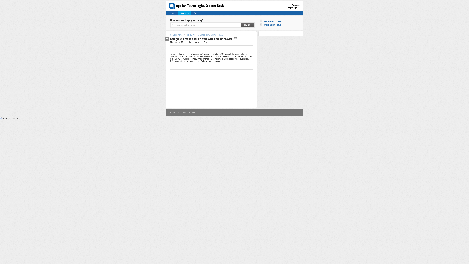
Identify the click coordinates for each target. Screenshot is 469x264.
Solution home (176, 34)
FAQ (221, 34)
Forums (196, 13)
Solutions (184, 13)
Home (172, 13)
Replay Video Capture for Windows (201, 34)
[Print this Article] (235, 38)
